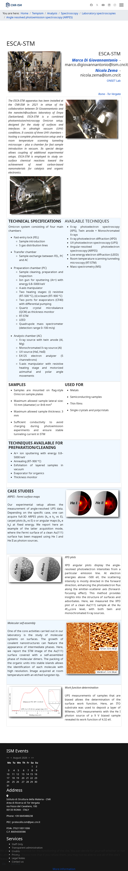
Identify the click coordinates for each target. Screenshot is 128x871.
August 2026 (20, 757)
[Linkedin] (109, 5)
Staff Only (17, 844)
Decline (15, 864)
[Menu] (121, 5)
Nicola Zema (106, 70)
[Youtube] (103, 5)
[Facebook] (91, 5)
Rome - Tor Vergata (109, 94)
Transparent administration (27, 847)
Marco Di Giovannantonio (95, 60)
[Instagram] (115, 5)
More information (64, 869)
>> (32, 757)
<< (7, 757)
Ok (4, 864)
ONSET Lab (114, 80)
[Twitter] (97, 5)
